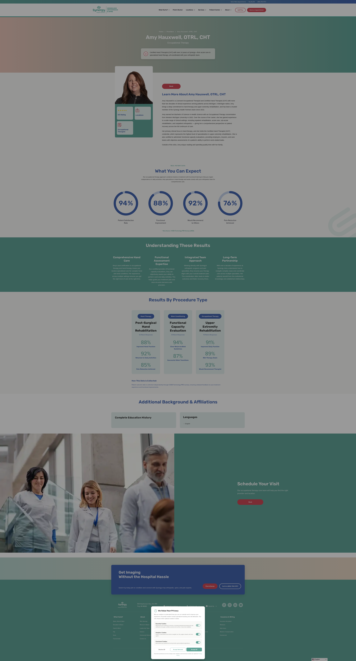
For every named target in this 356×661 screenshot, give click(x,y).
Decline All (162, 649)
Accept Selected (178, 649)
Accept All (194, 649)
